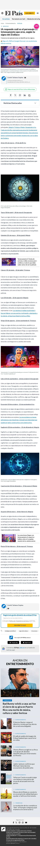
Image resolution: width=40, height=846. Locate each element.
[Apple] (26, 642)
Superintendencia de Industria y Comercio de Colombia (21, 838)
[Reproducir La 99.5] (36, 26)
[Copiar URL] (29, 95)
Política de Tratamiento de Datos (19, 621)
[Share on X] (15, 95)
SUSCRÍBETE (29, 13)
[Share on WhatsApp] (20, 95)
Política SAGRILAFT (11, 835)
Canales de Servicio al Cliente (24, 831)
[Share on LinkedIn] (24, 95)
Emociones (34, 631)
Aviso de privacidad (30, 832)
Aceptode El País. (19, 621)
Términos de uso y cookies (13, 834)
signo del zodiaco (23, 631)
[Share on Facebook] (10, 95)
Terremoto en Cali (18, 19)
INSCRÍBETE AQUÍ (20, 625)
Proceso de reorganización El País (15, 840)
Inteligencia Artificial (10, 631)
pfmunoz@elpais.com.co (13, 843)
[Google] (13, 642)
